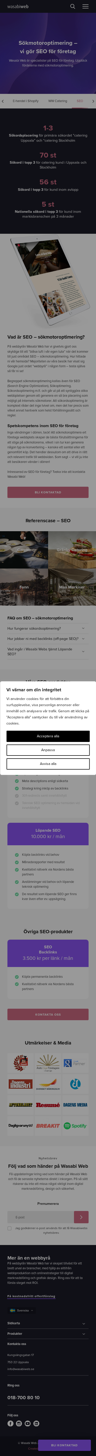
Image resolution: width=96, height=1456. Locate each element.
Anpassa (48, 750)
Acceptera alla (48, 736)
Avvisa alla (48, 764)
